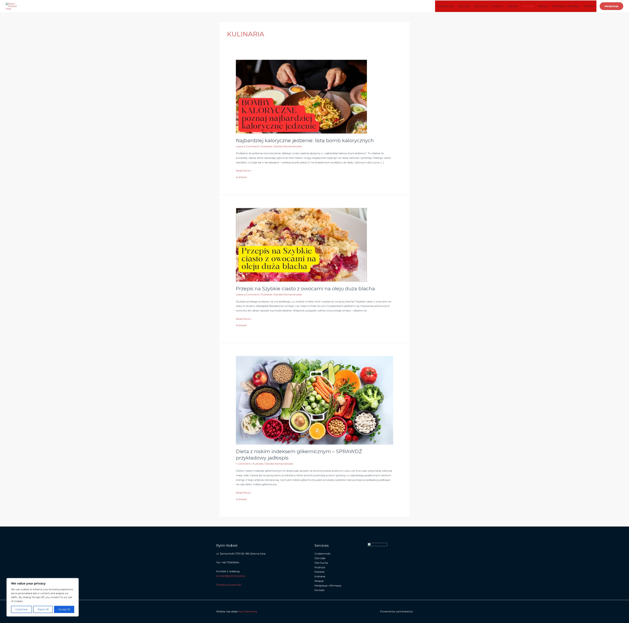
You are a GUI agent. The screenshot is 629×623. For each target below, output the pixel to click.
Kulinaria (528, 6)
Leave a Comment (247, 146)
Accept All (64, 609)
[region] (43, 597)
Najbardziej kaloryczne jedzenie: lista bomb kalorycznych (305, 140)
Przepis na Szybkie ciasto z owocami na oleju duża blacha (305, 289)
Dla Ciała (463, 6)
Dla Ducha (480, 6)
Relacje (542, 6)
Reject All (43, 609)
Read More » (244, 170)
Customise (21, 609)
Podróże (497, 6)
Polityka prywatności (229, 584)
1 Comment (243, 463)
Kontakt (589, 6)
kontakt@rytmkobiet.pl (230, 575)
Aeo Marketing (247, 611)
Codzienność (445, 6)
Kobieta (513, 6)
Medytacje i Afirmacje (565, 6)
